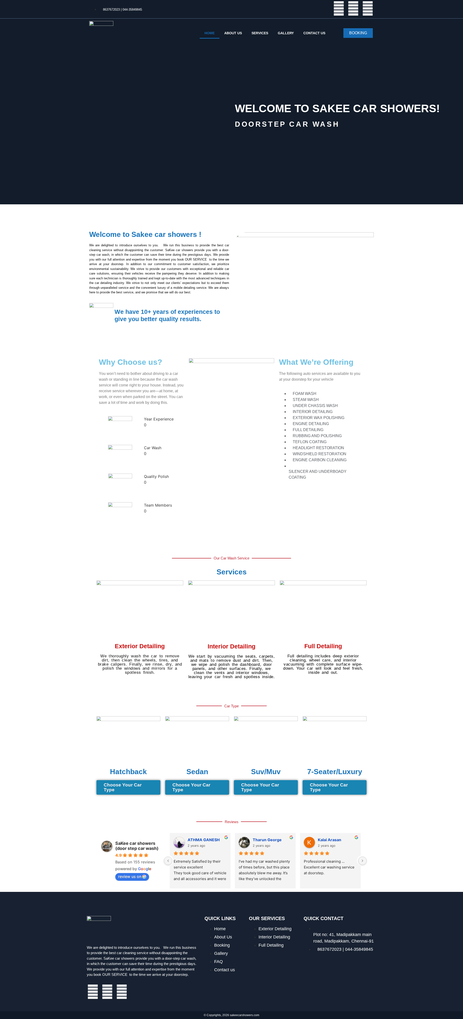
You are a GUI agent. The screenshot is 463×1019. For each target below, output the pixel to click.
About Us (233, 33)
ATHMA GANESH (204, 839)
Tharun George (267, 839)
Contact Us (314, 33)
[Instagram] (368, 8)
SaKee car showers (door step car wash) (136, 846)
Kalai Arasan (329, 839)
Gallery (286, 33)
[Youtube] (353, 8)
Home (209, 33)
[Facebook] (339, 8)
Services (260, 33)
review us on (129, 876)
